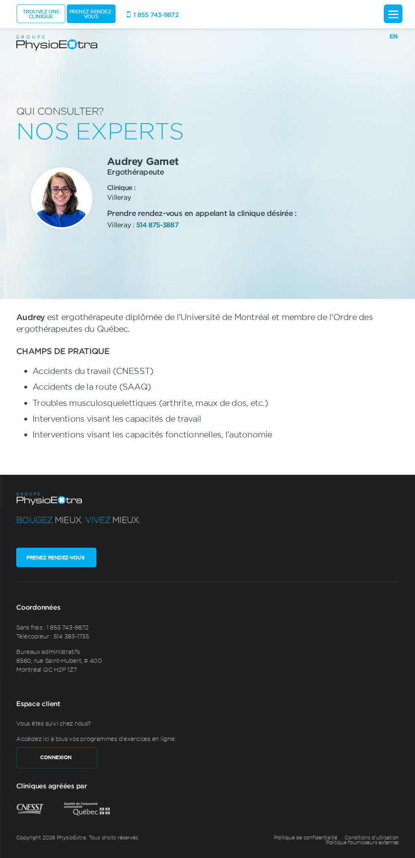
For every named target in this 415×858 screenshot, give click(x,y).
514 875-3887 (157, 224)
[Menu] (393, 13)
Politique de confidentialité (305, 837)
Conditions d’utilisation (371, 837)
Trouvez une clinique (41, 13)
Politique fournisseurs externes (362, 842)
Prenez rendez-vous (91, 13)
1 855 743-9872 (68, 627)
